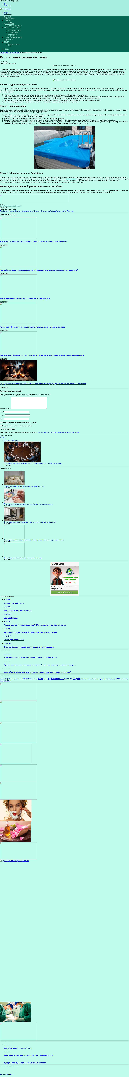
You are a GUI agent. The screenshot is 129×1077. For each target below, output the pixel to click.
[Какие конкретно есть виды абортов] (18, 700)
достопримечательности (17, 678)
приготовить (103, 679)
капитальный (11, 206)
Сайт (1, 419)
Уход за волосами (14, 29)
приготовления (111, 678)
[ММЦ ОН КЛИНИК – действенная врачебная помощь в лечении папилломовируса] (18, 781)
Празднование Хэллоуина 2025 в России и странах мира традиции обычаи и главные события (43, 384)
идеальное (35, 679)
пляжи (82, 679)
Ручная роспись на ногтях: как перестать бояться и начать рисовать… (28, 504)
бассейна (3, 206)
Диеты (10, 22)
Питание (7, 20)
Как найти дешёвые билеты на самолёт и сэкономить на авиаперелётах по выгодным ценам (42, 355)
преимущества (94, 679)
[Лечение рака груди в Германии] (15, 1022)
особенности (68, 679)
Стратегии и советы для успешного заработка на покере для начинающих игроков (32, 463)
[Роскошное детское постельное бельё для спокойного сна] (14, 484)
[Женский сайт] (5, 9)
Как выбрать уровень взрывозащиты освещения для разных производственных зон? (39, 270)
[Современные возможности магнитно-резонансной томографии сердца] (18, 721)
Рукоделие (8, 39)
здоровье (27, 679)
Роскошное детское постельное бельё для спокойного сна (24, 486)
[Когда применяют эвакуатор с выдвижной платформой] (18, 295)
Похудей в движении (13, 37)
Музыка (10, 46)
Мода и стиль (9, 19)
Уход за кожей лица (14, 30)
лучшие (53, 678)
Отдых (6, 41)
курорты (46, 678)
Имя (2, 412)
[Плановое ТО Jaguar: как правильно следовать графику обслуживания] (18, 323)
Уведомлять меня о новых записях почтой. (17, 426)
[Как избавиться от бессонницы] (18, 1039)
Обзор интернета (13, 44)
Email (2, 415)
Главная (3, 52)
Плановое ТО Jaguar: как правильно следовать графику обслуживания (32, 327)
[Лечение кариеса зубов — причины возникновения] (18, 742)
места (61, 678)
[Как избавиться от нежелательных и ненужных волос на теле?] (15, 820)
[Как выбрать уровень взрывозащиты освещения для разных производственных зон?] (18, 266)
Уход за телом (12, 34)
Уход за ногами (13, 32)
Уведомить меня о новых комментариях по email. (19, 422)
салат (122, 679)
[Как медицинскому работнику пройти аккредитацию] (15, 763)
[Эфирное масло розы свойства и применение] (15, 841)
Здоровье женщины (12, 27)
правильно (87, 678)
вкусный (2, 678)
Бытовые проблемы (15, 25)
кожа (40, 678)
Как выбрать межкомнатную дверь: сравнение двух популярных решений (33, 241)
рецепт (117, 679)
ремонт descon (71, 179)
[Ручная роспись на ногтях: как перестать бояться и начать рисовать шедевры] (14, 502)
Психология (12, 36)
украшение (6, 681)
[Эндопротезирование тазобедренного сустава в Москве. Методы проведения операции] (18, 859)
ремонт (19, 206)
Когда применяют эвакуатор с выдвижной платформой (25, 298)
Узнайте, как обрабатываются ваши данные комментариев (58, 432)
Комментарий (5, 408)
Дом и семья (9, 24)
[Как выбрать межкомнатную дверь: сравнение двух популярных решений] (18, 238)
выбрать (7, 679)
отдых (76, 678)
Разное (7, 42)
